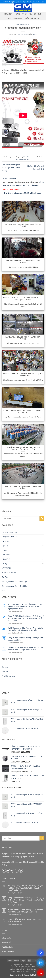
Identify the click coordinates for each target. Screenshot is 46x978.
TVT (39, 14)
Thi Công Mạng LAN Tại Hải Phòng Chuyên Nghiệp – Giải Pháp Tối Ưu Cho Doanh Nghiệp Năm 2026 (25, 606)
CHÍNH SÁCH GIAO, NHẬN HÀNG (23, 968)
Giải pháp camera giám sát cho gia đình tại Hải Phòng (11, 167)
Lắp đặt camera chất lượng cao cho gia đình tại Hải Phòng (23, 299)
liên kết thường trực (23, 159)
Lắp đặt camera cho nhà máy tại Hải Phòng (23, 338)
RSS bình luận (7, 947)
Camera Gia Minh (9, 178)
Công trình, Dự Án (15, 2)
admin (34, 34)
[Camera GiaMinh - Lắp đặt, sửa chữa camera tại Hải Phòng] (23, 7)
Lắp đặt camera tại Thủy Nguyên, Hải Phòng (23, 488)
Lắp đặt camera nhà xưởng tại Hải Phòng (23, 262)
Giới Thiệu (40, 2)
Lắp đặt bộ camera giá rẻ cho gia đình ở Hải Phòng (23, 412)
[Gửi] (42, 518)
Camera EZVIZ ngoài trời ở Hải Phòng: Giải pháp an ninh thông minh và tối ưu (25, 648)
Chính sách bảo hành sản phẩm (23, 969)
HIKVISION (8, 14)
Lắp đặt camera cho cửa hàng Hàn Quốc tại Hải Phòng (23, 375)
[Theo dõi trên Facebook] (4, 871)
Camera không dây (15, 18)
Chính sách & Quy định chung (23, 971)
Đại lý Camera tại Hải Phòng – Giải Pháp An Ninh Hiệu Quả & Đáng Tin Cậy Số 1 (25, 629)
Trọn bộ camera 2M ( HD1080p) (14, 586)
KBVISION (32, 14)
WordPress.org (8, 951)
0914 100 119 (14, 189)
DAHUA (24, 14)
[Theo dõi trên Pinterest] (21, 871)
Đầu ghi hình (7, 671)
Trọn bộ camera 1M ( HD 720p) (14, 581)
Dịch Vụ (26, 2)
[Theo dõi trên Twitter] (8, 871)
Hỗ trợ (32, 2)
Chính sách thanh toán (22, 964)
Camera (5, 667)
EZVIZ (18, 14)
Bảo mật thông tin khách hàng (23, 966)
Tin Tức (5, 2)
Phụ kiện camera (8, 676)
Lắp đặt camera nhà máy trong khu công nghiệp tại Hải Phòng (23, 448)
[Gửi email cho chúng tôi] (12, 871)
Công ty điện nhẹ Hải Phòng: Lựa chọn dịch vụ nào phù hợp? (25, 639)
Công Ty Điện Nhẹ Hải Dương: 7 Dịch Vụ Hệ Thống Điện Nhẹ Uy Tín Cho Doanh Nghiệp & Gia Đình (26, 618)
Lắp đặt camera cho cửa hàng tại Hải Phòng (23, 225)
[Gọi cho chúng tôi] (17, 871)
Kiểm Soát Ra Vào (32, 18)
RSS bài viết (6, 942)
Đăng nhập (6, 938)
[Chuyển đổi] (42, 545)
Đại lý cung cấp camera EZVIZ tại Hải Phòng (22, 193)
